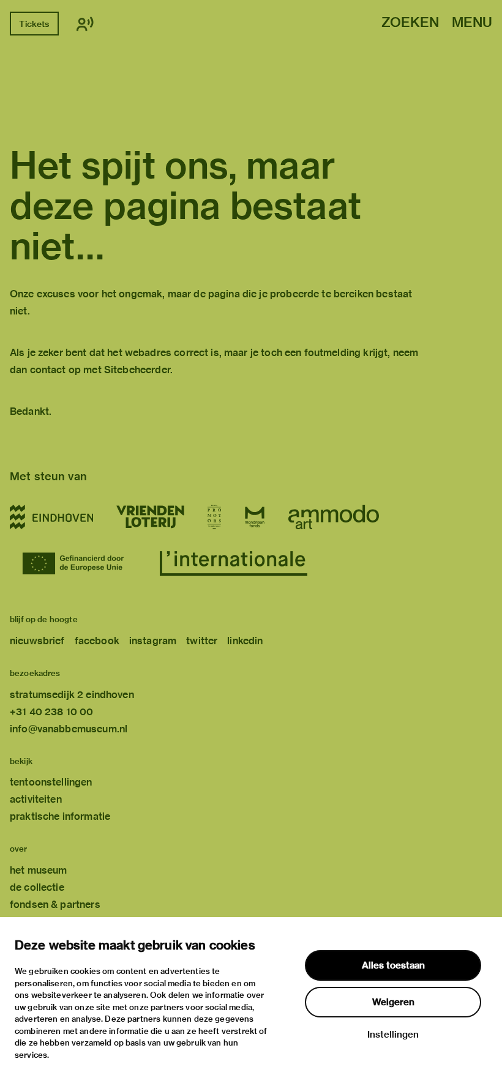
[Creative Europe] (79, 563)
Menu (472, 23)
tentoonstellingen (51, 782)
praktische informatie (60, 816)
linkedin (245, 640)
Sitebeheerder (137, 369)
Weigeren (393, 1002)
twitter (201, 640)
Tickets (34, 23)
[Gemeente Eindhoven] (51, 517)
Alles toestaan (393, 965)
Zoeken (410, 23)
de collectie (37, 887)
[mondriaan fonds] (254, 517)
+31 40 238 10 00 (51, 711)
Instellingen (393, 1034)
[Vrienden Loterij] (150, 517)
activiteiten (36, 799)
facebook (97, 640)
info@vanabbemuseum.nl (68, 729)
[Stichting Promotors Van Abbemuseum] (214, 517)
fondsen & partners (55, 904)
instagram (152, 640)
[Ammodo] (333, 517)
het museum (38, 870)
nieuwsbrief (37, 640)
